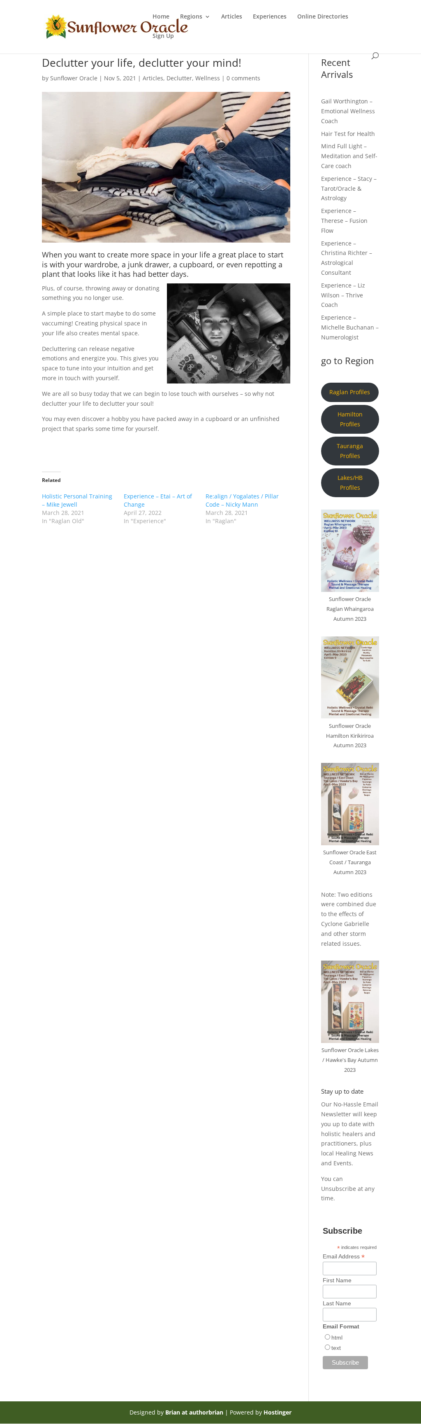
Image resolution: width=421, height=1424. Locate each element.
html (336, 1337)
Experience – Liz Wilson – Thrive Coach (343, 295)
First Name (337, 1280)
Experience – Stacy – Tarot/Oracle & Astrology (349, 188)
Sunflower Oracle (73, 78)
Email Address (344, 1256)
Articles (231, 17)
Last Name (337, 1303)
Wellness (207, 78)
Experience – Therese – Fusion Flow (344, 220)
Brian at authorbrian (194, 1412)
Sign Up (163, 36)
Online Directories (322, 17)
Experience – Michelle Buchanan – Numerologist (350, 327)
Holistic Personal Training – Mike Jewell (77, 500)
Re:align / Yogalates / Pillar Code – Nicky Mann (242, 500)
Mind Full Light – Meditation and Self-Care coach (349, 156)
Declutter (179, 78)
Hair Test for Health (348, 134)
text (336, 1347)
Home (161, 17)
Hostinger (277, 1412)
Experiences (270, 17)
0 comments (243, 78)
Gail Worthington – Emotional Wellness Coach (348, 111)
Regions (191, 17)
